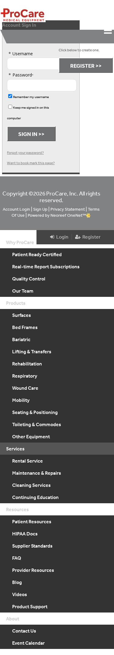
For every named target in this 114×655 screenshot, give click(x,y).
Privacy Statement (67, 209)
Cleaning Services (31, 485)
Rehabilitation (27, 364)
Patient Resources (31, 521)
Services (15, 449)
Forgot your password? (25, 152)
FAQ (16, 558)
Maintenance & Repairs (36, 473)
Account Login (16, 209)
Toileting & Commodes (36, 424)
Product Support (29, 606)
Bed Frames (25, 327)
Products (16, 303)
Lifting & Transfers (31, 351)
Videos (19, 594)
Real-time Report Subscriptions (46, 266)
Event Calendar (28, 643)
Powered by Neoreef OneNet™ (57, 215)
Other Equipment (31, 436)
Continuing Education (35, 497)
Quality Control (28, 279)
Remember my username (31, 97)
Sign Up (40, 209)
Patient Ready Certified (37, 254)
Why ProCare (20, 242)
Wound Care (25, 388)
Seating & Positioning (35, 412)
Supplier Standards (32, 546)
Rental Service (27, 461)
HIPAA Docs (25, 534)
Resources (17, 509)
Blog (17, 582)
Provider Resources (33, 570)
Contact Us (24, 631)
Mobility (20, 400)
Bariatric (21, 339)
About (12, 619)
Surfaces (21, 315)
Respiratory (24, 376)
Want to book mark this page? (31, 163)
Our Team (22, 291)
